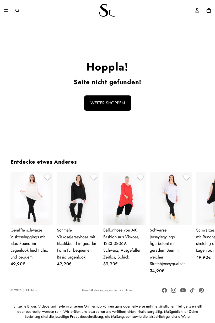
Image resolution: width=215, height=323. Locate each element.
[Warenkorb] (208, 10)
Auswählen (95, 216)
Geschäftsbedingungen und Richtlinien (107, 290)
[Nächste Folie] (198, 222)
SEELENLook (31, 290)
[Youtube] (183, 290)
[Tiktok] (192, 290)
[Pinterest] (201, 290)
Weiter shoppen (107, 103)
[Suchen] (17, 10)
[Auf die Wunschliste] (46, 178)
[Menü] (6, 10)
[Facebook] (164, 290)
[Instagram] (173, 290)
